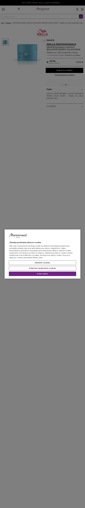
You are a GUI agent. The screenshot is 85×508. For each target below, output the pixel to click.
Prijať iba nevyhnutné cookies (42, 268)
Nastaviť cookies (42, 263)
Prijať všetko (42, 274)
